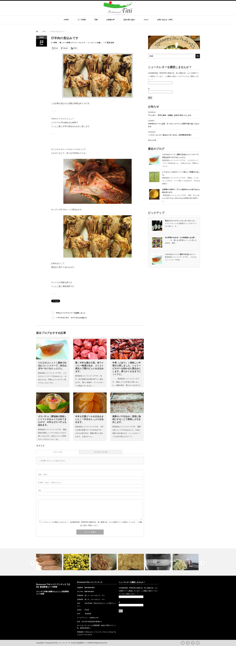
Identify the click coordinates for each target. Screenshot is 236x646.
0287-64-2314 (89, 591)
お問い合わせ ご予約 (164, 20)
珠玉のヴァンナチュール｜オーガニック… (180, 221)
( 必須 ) (43, 474)
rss (183, 643)
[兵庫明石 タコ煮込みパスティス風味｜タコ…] (76, 562)
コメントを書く (96, 43)
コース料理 (81, 20)
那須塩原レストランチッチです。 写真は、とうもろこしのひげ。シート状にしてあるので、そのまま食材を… (181, 181)
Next (202, 563)
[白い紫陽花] (158, 562)
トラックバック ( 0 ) (100, 452)
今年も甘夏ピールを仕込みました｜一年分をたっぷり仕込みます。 (89, 419)
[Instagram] (198, 643)
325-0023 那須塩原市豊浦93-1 (92, 621)
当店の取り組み (129, 20)
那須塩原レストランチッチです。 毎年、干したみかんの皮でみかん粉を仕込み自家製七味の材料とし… (181, 198)
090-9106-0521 (90, 587)
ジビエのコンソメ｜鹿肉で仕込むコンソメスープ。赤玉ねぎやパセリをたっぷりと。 (52, 366)
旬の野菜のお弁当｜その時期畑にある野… (180, 237)
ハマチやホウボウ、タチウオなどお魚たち (71, 318)
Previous (32, 563)
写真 (96, 20)
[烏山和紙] (104, 562)
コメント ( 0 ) (57, 452)
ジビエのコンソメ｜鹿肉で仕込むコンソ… (180, 254)
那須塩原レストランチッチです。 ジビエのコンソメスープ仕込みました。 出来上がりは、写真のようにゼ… (180, 163)
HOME (66, 20)
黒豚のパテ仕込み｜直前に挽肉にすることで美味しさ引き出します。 (126, 419)
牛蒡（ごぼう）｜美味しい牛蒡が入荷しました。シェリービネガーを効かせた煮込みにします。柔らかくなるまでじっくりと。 (126, 368)
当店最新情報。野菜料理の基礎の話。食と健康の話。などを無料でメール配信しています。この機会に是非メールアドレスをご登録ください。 (173, 76)
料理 (55, 43)
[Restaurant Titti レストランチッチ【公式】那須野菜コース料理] (118, 14)
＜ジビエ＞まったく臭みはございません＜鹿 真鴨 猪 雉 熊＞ (170, 135)
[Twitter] (188, 643)
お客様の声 (110, 20)
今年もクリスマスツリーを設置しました (70, 313)
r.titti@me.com (94, 617)
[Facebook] (193, 643)
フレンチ (82, 43)
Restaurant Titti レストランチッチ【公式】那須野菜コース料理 (69, 643)
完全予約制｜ (89, 603)
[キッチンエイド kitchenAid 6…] (131, 562)
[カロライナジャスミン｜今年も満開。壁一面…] (49, 562)
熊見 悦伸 (110, 43)
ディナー (74, 43)
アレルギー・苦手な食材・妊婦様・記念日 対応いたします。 (170, 115)
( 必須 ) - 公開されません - (50, 482)
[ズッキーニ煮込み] (186, 562)
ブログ (146, 20)
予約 (78, 603)
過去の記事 (152, 140)
